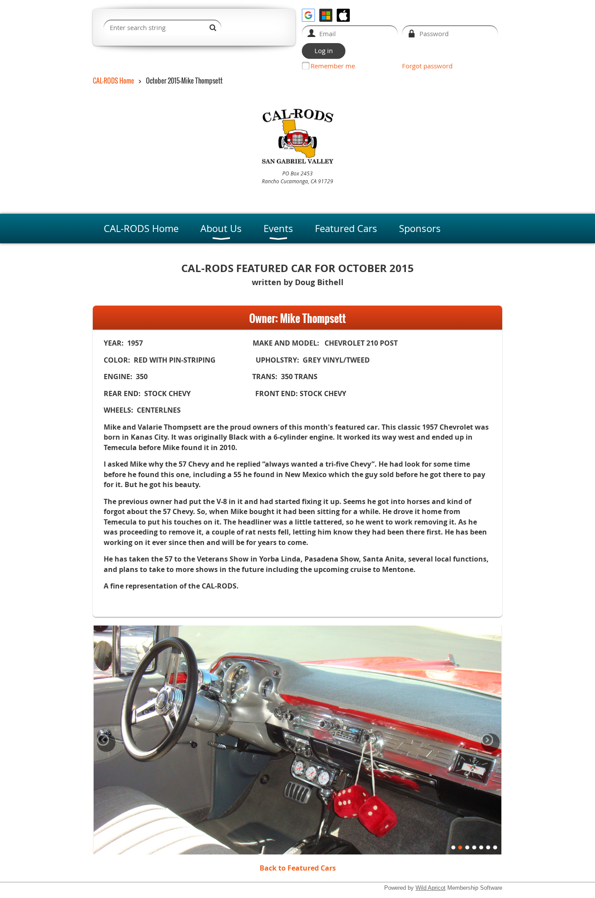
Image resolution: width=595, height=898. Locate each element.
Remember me (333, 65)
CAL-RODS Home (113, 80)
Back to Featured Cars (298, 868)
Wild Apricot (431, 888)
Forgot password (427, 65)
